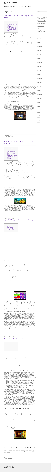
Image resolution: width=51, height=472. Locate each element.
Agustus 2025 (40, 51)
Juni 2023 (39, 86)
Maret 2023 (39, 90)
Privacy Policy (6, 467)
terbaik (10, 136)
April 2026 (39, 41)
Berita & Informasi (9, 158)
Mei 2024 (39, 71)
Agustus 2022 (40, 99)
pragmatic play (9, 135)
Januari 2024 (40, 77)
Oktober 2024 (40, 65)
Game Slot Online (12, 6)
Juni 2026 (39, 39)
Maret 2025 (39, 58)
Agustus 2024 (40, 67)
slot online (38, 115)
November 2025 (40, 47)
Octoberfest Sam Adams (10, 2)
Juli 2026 (39, 38)
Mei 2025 (39, 55)
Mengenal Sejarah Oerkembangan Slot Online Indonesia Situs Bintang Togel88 (12, 156)
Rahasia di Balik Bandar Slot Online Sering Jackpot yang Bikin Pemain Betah (42, 24)
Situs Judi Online (6, 6)
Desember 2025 (40, 46)
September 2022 (40, 98)
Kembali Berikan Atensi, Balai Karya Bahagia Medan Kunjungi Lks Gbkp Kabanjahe (12, 151)
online (6, 136)
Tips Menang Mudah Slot (19, 6)
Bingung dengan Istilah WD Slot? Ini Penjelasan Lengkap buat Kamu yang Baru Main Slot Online (42, 18)
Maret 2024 (39, 74)
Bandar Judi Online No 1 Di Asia (11, 228)
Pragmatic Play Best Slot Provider (14, 338)
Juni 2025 (39, 54)
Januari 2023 (40, 93)
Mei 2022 (39, 102)
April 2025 (39, 57)
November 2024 (40, 63)
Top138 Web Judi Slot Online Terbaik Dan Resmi (19, 220)
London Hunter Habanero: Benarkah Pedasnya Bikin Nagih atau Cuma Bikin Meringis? (42, 31)
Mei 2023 (39, 87)
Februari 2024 (40, 75)
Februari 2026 (40, 43)
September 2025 (40, 50)
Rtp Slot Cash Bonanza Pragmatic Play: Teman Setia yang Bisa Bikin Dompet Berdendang (42, 27)
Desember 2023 (40, 78)
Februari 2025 (40, 59)
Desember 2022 (40, 94)
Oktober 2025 (40, 49)
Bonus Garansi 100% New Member (11, 28)
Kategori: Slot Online (10, 227)
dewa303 (38, 117)
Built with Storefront (11, 467)
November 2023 (40, 79)
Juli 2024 (39, 69)
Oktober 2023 (40, 81)
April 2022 (39, 103)
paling (8, 458)
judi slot (38, 112)
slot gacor (38, 120)
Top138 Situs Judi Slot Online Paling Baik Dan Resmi (18, 17)
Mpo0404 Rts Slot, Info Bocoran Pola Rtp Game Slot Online (19, 143)
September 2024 (40, 66)
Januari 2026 (40, 45)
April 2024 (39, 73)
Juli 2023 (39, 85)
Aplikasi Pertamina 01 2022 (10, 229)
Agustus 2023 (40, 83)
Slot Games (8, 226)
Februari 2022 (40, 106)
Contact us (29, 6)
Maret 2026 (39, 42)
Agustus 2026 (40, 37)
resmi (8, 136)
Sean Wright (13, 218)
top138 (12, 136)
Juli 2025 (39, 53)
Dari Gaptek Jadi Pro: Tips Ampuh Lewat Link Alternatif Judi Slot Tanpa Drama (42, 21)
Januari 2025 (40, 61)
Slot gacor (38, 122)
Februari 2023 (40, 91)
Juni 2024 (39, 70)
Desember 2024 (40, 62)
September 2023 (40, 82)
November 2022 (40, 95)
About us (25, 6)
